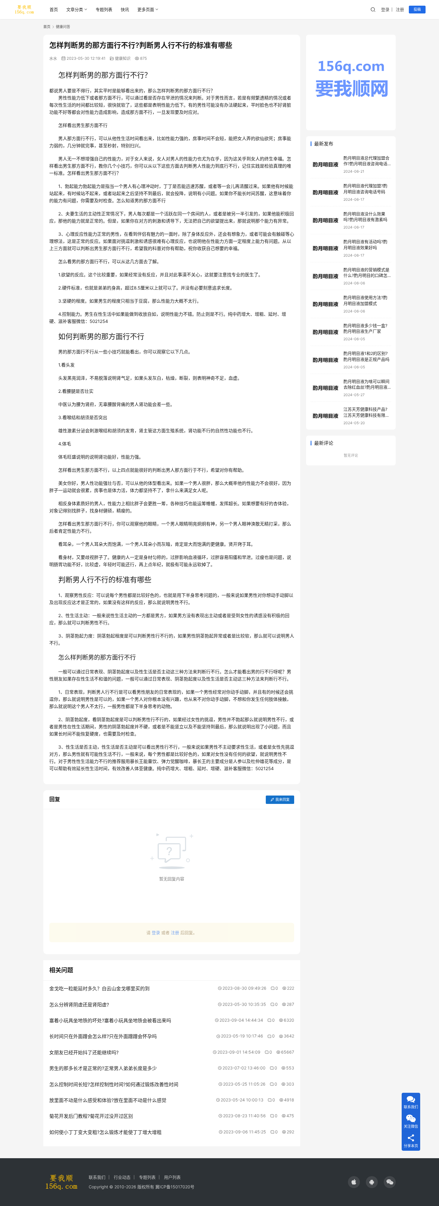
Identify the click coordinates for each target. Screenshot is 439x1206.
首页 (54, 9)
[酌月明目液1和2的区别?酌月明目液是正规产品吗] (325, 360)
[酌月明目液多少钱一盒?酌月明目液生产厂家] (325, 332)
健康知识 (123, 58)
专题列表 (104, 9)
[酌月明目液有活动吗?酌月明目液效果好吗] (325, 248)
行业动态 (122, 1177)
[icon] (354, 1182)
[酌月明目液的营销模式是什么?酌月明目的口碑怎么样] (325, 276)
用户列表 (172, 1177)
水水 (53, 58)
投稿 (417, 9)
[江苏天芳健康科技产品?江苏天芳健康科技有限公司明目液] (325, 416)
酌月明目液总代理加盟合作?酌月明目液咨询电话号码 (366, 163)
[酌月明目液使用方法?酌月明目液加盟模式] (325, 304)
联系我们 (97, 1177)
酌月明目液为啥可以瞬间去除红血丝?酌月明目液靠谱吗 (366, 387)
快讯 (125, 9)
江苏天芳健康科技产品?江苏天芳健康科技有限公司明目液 (366, 415)
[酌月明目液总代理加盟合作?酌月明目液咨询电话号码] (325, 164)
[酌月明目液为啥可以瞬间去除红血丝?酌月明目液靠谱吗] (325, 387)
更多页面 (145, 9)
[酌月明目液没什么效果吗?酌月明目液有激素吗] (325, 220)
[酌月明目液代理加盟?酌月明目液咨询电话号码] (325, 192)
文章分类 (74, 9)
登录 (385, 9)
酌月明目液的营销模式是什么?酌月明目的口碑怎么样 (366, 275)
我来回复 (282, 799)
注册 (400, 9)
